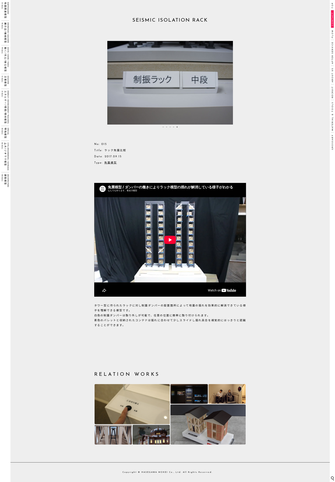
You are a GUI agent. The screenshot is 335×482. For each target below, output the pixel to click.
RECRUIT (333, 92)
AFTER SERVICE (333, 53)
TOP (333, 5)
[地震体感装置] (227, 394)
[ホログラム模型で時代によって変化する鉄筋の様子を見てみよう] (189, 394)
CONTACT (333, 19)
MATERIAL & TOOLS (333, 116)
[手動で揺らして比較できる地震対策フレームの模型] (113, 435)
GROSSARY (333, 142)
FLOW (333, 34)
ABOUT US (333, 75)
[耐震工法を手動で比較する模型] (208, 424)
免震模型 (110, 163)
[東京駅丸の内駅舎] (151, 435)
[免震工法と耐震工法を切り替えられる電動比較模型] (132, 404)
